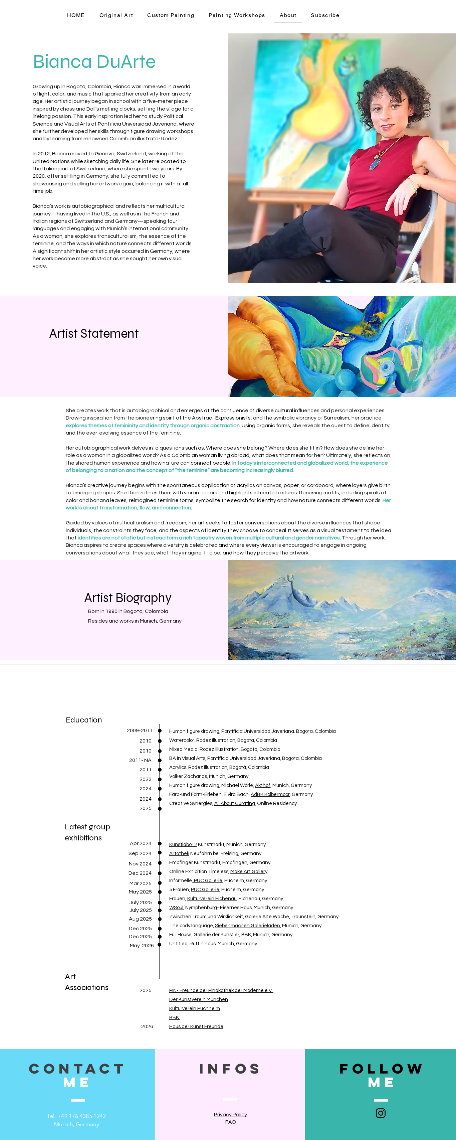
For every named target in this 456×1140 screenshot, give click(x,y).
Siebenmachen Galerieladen (247, 925)
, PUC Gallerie (207, 880)
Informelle (180, 880)
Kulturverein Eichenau (212, 898)
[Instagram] (380, 1113)
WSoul (176, 907)
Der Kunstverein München (198, 999)
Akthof (262, 785)
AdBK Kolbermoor (270, 794)
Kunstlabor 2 (183, 844)
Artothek (179, 853)
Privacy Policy (230, 1114)
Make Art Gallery (248, 871)
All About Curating (234, 803)
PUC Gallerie (205, 889)
